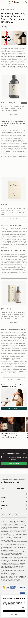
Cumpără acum (13, 408)
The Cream (6, 309)
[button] (1, 2)
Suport (2, 501)
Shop (2, 494)
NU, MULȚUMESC (14, 614)
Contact (3, 509)
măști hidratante (20, 141)
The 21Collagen (8, 102)
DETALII (22, 587)
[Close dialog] (25, 596)
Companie (3, 497)
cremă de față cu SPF (9, 141)
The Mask (5, 204)
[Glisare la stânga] (10, 443)
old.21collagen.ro (7, 233)
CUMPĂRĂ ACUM (14, 463)
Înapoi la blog (15, 379)
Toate (2, 10)
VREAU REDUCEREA (14, 611)
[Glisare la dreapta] (17, 443)
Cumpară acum (14, 114)
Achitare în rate (5, 505)
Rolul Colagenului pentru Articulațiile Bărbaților (9, 437)
